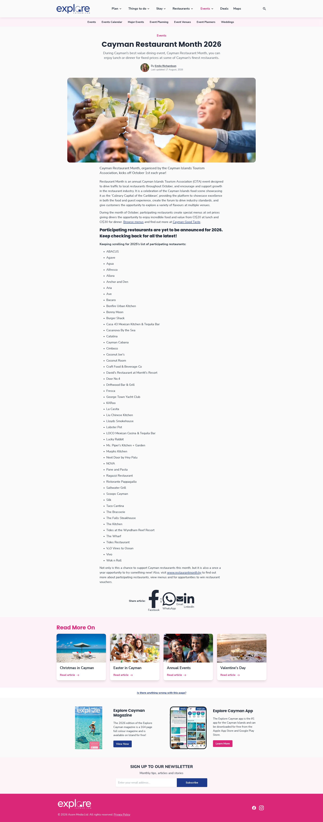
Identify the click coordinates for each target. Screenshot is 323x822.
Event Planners (206, 22)
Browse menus (133, 222)
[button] (264, 9)
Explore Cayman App (233, 711)
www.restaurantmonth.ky (184, 572)
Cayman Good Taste (186, 222)
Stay (159, 8)
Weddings (227, 22)
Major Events (136, 22)
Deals (224, 8)
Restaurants (181, 8)
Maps (237, 8)
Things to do (137, 8)
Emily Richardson (165, 66)
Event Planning (159, 22)
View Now (122, 744)
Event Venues (182, 22)
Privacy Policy (122, 814)
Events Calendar (112, 22)
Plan (115, 8)
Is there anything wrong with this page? (161, 692)
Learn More (223, 743)
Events (205, 8)
